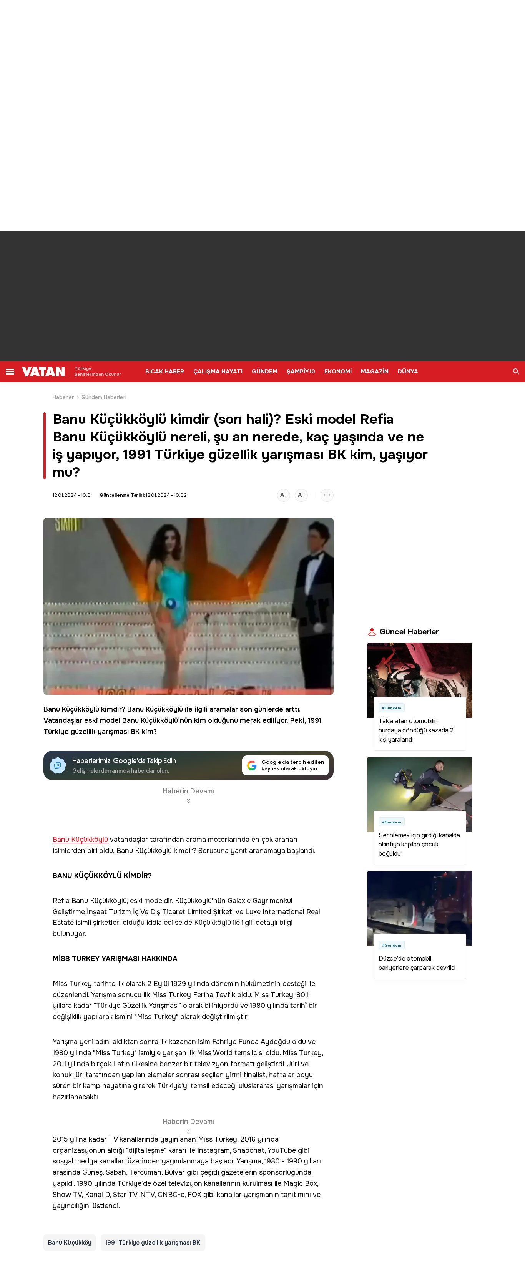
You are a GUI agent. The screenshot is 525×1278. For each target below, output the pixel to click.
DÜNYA (408, 371)
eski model (102, 720)
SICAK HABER (164, 371)
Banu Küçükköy (69, 1242)
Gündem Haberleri (103, 397)
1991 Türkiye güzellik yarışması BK (153, 1242)
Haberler (63, 397)
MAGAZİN (375, 371)
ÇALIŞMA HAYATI (218, 371)
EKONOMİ (338, 371)
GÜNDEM (264, 371)
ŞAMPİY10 (301, 371)
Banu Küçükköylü (71, 709)
